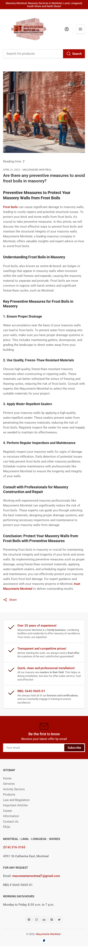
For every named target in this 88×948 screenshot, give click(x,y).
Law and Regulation (16, 800)
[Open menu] (80, 29)
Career (7, 811)
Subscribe (74, 748)
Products (9, 794)
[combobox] (44, 53)
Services (9, 784)
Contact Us (10, 821)
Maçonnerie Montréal (48, 934)
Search (77, 54)
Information (11, 816)
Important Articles (15, 805)
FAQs (6, 827)
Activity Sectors (14, 789)
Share (13, 599)
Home (7, 778)
